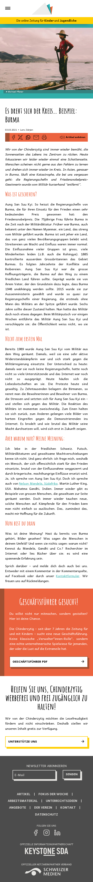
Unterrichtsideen (61, 800)
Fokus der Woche (53, 793)
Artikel (23, 793)
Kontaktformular (67, 575)
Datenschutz (46, 814)
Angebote (17, 807)
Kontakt (68, 807)
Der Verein (43, 807)
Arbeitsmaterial (23, 800)
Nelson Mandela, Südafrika (38, 483)
